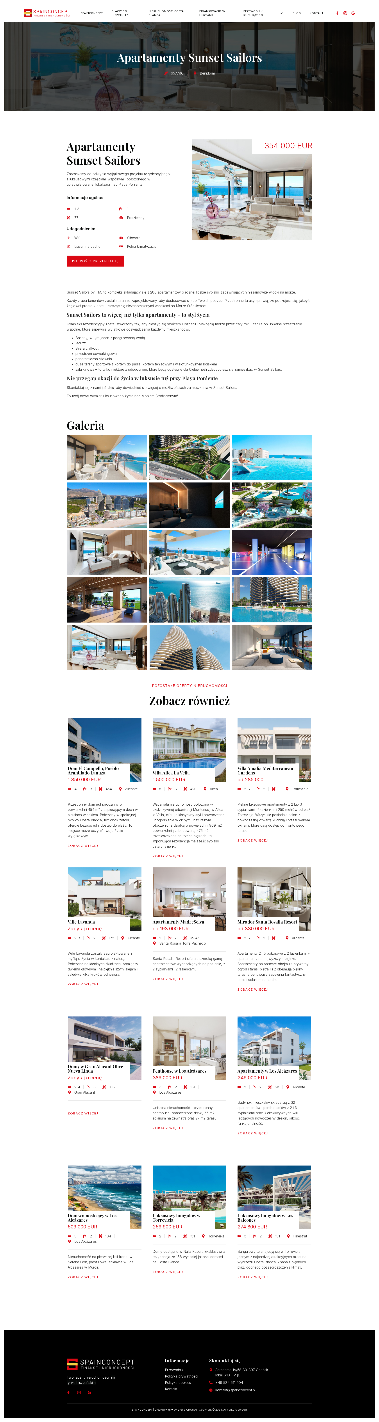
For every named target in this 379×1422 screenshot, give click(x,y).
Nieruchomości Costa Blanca (166, 13)
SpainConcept (92, 13)
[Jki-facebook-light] (337, 13)
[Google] (353, 13)
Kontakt (317, 13)
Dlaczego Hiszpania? (120, 13)
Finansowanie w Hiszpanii (212, 13)
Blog (297, 13)
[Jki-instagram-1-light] (345, 13)
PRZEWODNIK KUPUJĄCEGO (253, 13)
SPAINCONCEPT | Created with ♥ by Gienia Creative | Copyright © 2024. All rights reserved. (189, 1409)
